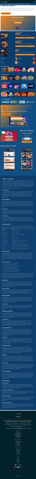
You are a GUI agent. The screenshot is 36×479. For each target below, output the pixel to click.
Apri (25, 37)
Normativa (18, 452)
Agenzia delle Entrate (18, 436)
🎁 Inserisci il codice (27, 141)
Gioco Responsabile (18, 445)
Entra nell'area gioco (5, 13)
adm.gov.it (24, 426)
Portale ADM (18, 431)
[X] (18, 465)
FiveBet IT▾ (18, 416)
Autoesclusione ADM (18, 441)
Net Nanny (18, 444)
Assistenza (18, 457)
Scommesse (18, 462)
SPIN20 (27, 138)
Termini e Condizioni (18, 449)
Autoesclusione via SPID (18, 442)
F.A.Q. (18, 458)
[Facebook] (16, 465)
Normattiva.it (18, 437)
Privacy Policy (18, 450)
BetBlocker (18, 443)
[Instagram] (20, 465)
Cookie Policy (18, 451)
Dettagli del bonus (18, 22)
